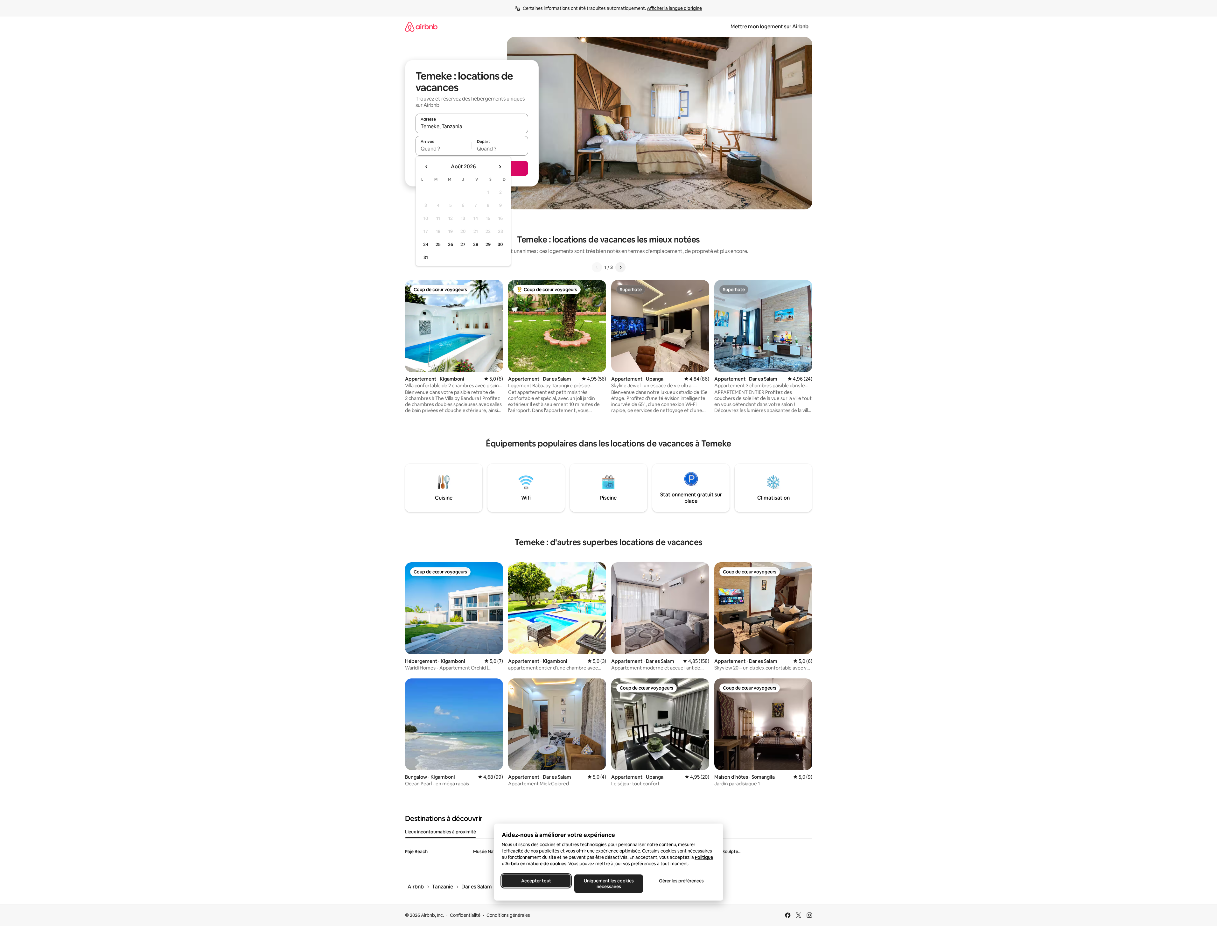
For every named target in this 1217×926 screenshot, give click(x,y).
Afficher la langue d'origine (674, 8)
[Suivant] (620, 267)
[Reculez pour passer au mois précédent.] (427, 167)
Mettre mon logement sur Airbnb (769, 26)
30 (500, 244)
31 (425, 257)
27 (462, 244)
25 (438, 244)
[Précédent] (597, 267)
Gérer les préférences (681, 881)
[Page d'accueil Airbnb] (421, 27)
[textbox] (444, 148)
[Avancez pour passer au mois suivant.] (500, 167)
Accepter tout (536, 881)
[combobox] (472, 126)
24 (425, 244)
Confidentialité (465, 915)
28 (475, 244)
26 (450, 244)
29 (488, 244)
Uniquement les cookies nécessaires (608, 883)
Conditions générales (508, 915)
